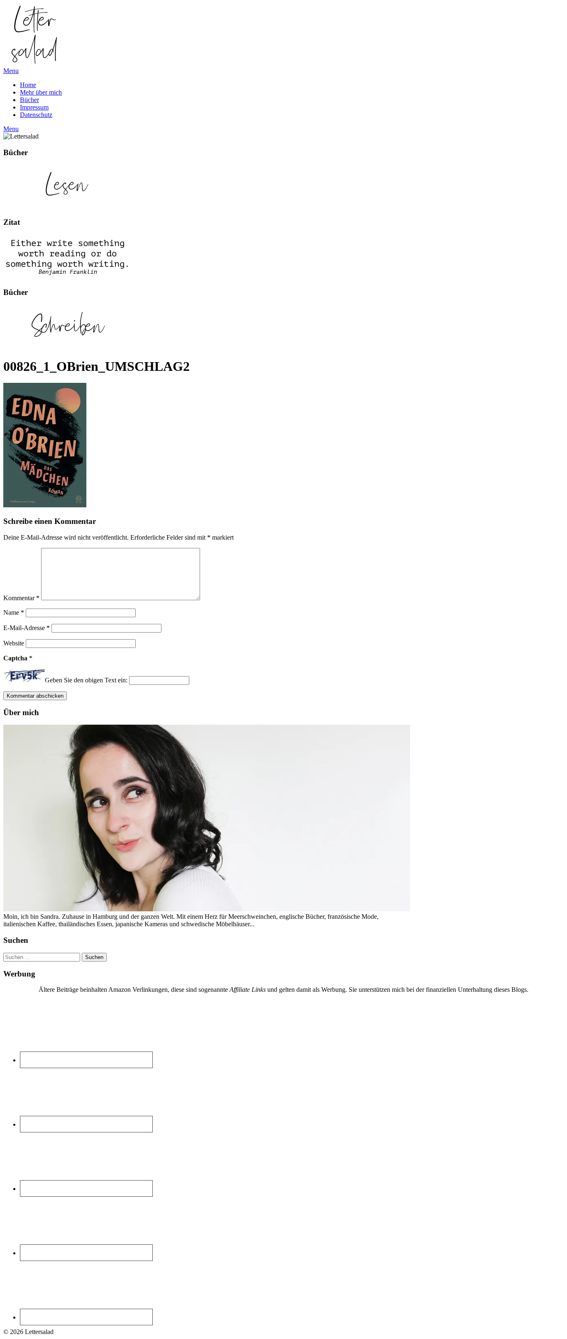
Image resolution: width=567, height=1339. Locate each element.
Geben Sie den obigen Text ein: (86, 680)
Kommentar (21, 597)
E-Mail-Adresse (26, 627)
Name (13, 612)
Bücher (29, 99)
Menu (11, 70)
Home (28, 84)
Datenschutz (36, 114)
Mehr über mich (41, 92)
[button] (34, 34)
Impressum (34, 107)
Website (13, 643)
